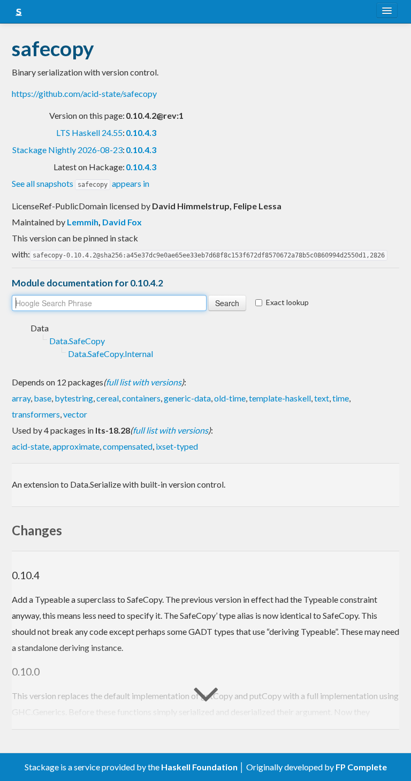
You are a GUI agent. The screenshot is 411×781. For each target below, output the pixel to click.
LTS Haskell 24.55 (89, 132)
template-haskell (280, 398)
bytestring (74, 398)
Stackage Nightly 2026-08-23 (67, 150)
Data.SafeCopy (77, 341)
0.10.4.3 (141, 132)
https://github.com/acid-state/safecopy (84, 93)
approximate (76, 446)
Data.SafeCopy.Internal (110, 353)
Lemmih (82, 222)
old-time (230, 398)
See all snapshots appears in (80, 183)
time (340, 398)
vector (75, 414)
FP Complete (361, 767)
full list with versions (143, 382)
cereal (107, 398)
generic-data (187, 398)
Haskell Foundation (199, 767)
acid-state (30, 446)
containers (141, 398)
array (21, 398)
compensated (128, 446)
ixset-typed (177, 446)
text (321, 398)
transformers (36, 414)
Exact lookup (287, 302)
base (42, 398)
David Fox (122, 222)
